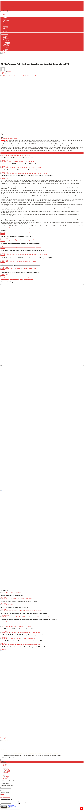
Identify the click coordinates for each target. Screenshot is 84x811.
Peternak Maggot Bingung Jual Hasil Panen (11, 595)
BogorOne (6, 757)
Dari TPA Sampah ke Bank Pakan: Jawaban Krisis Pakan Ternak (16, 157)
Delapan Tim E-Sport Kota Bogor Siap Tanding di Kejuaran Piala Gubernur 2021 (21, 641)
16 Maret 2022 (3, 631)
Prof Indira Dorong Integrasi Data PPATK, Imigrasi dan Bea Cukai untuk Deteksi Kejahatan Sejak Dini (26, 175)
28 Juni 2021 (3, 643)
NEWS (4, 19)
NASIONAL (5, 21)
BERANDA (5, 17)
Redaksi (5, 2)
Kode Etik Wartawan (7, 5)
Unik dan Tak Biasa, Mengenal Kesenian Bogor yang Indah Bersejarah (19, 601)
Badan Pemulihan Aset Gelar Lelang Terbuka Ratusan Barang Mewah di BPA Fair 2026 (23, 647)
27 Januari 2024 (3, 637)
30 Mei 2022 (3, 609)
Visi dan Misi (14, 753)
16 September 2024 (4, 615)
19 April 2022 (3, 72)
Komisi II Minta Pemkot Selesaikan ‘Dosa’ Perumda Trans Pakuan (17, 628)
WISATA (4, 28)
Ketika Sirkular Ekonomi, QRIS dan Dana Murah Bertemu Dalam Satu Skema (20, 265)
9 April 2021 (3, 597)
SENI (6, 30)
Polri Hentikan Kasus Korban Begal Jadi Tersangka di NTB (21, 228)
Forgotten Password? (5, 797)
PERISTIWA (5, 26)
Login (4, 14)
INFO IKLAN (5, 1)
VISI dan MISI (6, 3)
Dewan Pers (3, 749)
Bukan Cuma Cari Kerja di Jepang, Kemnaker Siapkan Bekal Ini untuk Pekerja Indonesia (23, 169)
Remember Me (5, 792)
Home (1, 61)
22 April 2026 (3, 649)
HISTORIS (5, 31)
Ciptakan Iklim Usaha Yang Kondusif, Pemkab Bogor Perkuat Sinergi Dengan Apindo (22, 635)
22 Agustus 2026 (4, 178)
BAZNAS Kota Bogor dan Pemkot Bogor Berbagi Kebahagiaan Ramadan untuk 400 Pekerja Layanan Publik (28, 619)
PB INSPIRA (5, 228)
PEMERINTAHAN (6, 27)
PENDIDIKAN (8, 24)
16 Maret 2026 (3, 621)
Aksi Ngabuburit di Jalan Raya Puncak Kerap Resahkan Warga (16, 279)
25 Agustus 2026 (4, 160)
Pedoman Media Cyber (8, 7)
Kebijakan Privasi (7, 8)
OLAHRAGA (7, 23)
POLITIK (7, 22)
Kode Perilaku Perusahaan (34, 753)
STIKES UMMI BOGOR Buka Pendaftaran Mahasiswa (14, 607)
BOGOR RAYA (6, 20)
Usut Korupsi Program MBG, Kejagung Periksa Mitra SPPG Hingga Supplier (19, 163)
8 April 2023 (3, 603)
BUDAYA (7, 29)
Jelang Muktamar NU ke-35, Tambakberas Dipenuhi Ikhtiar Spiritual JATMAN (20, 272)
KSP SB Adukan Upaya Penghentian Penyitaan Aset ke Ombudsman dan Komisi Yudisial (23, 613)
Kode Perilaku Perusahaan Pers (10, 6)
